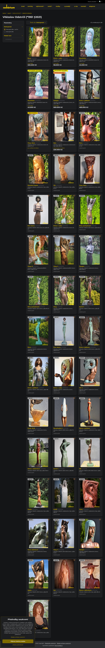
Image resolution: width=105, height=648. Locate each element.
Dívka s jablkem (84, 100)
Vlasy (55, 307)
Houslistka (82, 58)
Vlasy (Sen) (31, 143)
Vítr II (81, 388)
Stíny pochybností (85, 226)
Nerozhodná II (57, 428)
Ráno (29, 58)
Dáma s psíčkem (84, 428)
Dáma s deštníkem (34, 468)
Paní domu (31, 226)
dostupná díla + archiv (12, 29)
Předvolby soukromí (50, 643)
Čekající (56, 100)
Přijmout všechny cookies (18, 641)
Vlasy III (30, 266)
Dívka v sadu (57, 58)
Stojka (30, 509)
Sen (54, 590)
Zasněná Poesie (33, 185)
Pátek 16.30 (31, 428)
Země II (81, 307)
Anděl (55, 509)
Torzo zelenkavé (33, 549)
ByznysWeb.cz (59, 645)
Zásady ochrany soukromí (64, 643)
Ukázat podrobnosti (18, 645)
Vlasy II (55, 266)
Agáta (29, 590)
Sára (54, 143)
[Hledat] (101, 6)
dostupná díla (10, 31)
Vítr (54, 185)
